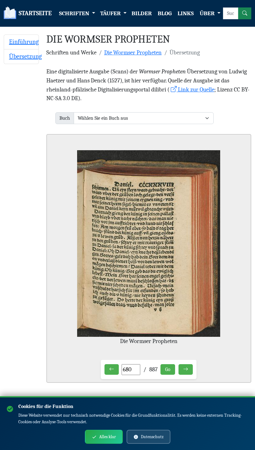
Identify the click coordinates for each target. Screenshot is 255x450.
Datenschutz (152, 436)
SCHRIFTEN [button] (74, 13)
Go (167, 369)
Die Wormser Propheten (133, 52)
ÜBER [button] (208, 13)
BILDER (142, 13)
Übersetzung (25, 56)
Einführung (24, 41)
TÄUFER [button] (111, 13)
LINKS (186, 13)
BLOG (165, 13)
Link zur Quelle (195, 89)
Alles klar (107, 436)
